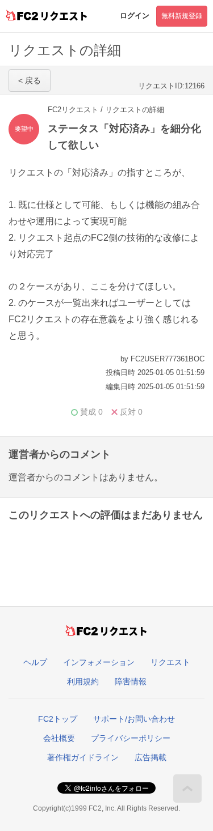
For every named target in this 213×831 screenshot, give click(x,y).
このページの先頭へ (187, 788)
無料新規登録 (181, 16)
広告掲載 (150, 757)
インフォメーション (99, 662)
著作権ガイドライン (83, 757)
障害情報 (131, 681)
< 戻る (29, 80)
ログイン (134, 15)
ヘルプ (35, 662)
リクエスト (170, 662)
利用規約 (83, 681)
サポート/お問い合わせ (134, 718)
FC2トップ (57, 718)
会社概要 (59, 738)
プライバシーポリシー (130, 738)
